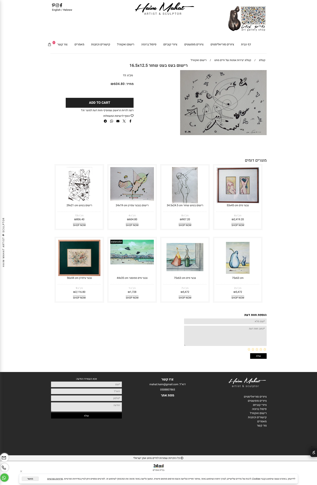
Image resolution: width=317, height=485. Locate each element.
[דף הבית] (247, 19)
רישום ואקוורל (125, 44)
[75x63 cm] (238, 275)
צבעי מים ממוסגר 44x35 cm (132, 278)
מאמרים (79, 44)
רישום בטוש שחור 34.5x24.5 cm (185, 205)
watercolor (116, 241)
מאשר (30, 478)
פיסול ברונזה (148, 44)
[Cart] (49, 45)
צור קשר (62, 44)
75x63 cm (238, 278)
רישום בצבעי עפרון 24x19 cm (132, 205)
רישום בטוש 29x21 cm (79, 205)
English (56, 10)
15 (124, 75)
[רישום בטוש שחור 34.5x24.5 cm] (185, 203)
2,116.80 (80, 292)
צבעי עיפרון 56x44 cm (79, 278)
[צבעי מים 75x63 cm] (185, 274)
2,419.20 (239, 219)
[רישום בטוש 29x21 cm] (79, 203)
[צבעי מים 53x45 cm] (237, 203)
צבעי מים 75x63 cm (185, 278)
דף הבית (246, 44)
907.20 (186, 219)
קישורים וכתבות (100, 44)
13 (76, 215)
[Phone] (4, 466)
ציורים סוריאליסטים (222, 44)
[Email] (4, 456)
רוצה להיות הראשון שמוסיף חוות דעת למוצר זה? (107, 110)
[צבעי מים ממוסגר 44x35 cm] (132, 264)
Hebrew (67, 10)
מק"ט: (129, 75)
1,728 (133, 292)
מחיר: (129, 83)
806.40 (80, 219)
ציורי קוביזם (170, 44)
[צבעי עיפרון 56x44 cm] (79, 275)
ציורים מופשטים (194, 44)
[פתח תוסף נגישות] (313, 452)
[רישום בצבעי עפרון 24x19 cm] (132, 200)
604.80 (119, 83)
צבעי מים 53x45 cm (238, 205)
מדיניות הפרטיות (55, 479)
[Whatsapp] (4, 476)
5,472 (239, 292)
